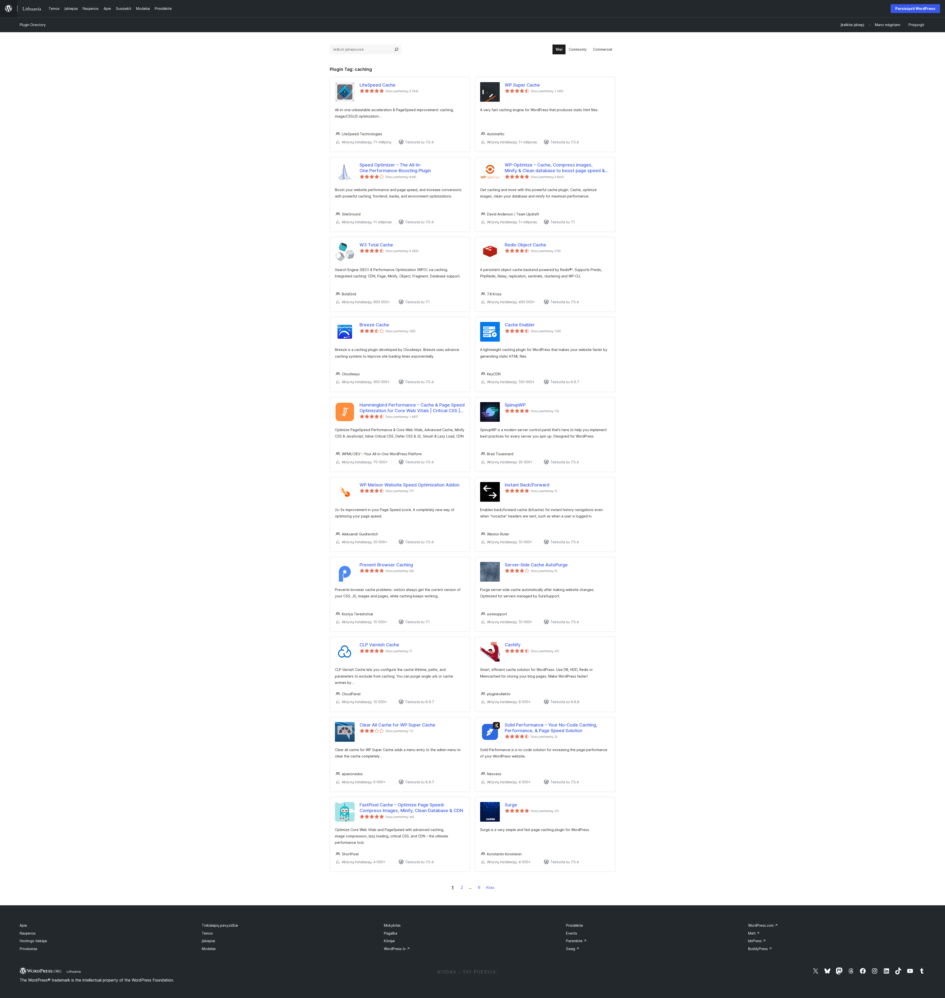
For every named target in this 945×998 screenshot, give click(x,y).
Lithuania (74, 971)
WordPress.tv (397, 949)
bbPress (757, 941)
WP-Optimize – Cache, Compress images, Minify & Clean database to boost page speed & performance (555, 168)
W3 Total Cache (376, 244)
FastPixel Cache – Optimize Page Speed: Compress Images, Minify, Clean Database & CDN (411, 807)
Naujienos (28, 933)
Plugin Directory (33, 25)
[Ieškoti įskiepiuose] (396, 49)
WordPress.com (763, 925)
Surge (511, 804)
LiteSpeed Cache (377, 85)
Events (571, 933)
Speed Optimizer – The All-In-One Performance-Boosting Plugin (395, 167)
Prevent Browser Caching (386, 564)
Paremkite (576, 941)
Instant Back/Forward (527, 484)
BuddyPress (760, 949)
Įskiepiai (208, 941)
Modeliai (209, 949)
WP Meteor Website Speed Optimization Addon (409, 484)
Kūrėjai (389, 941)
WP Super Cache (522, 85)
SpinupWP (515, 405)
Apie (23, 925)
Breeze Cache (374, 324)
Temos (207, 933)
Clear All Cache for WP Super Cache (397, 724)
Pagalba (390, 933)
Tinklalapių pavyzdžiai (220, 925)
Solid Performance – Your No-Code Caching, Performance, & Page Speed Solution (551, 727)
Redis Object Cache (525, 244)
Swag (572, 949)
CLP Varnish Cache (379, 644)
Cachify (512, 644)
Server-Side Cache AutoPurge (536, 564)
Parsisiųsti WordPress (915, 8)
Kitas (490, 887)
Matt (754, 933)
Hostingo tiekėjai (33, 941)
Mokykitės (392, 925)
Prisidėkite (574, 925)
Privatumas (28, 949)
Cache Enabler (520, 324)
